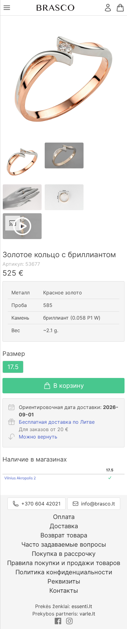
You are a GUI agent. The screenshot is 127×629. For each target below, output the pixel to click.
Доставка (64, 526)
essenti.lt (82, 606)
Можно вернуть (38, 437)
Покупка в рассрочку (64, 553)
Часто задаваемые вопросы (63, 544)
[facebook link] (58, 623)
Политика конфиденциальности (63, 572)
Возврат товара (63, 535)
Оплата (64, 517)
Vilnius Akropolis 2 (20, 478)
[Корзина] (120, 7)
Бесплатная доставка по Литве (57, 422)
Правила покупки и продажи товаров (63, 563)
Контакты (63, 590)
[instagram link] (69, 623)
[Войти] (108, 7)
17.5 (12, 367)
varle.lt (87, 614)
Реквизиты (63, 581)
